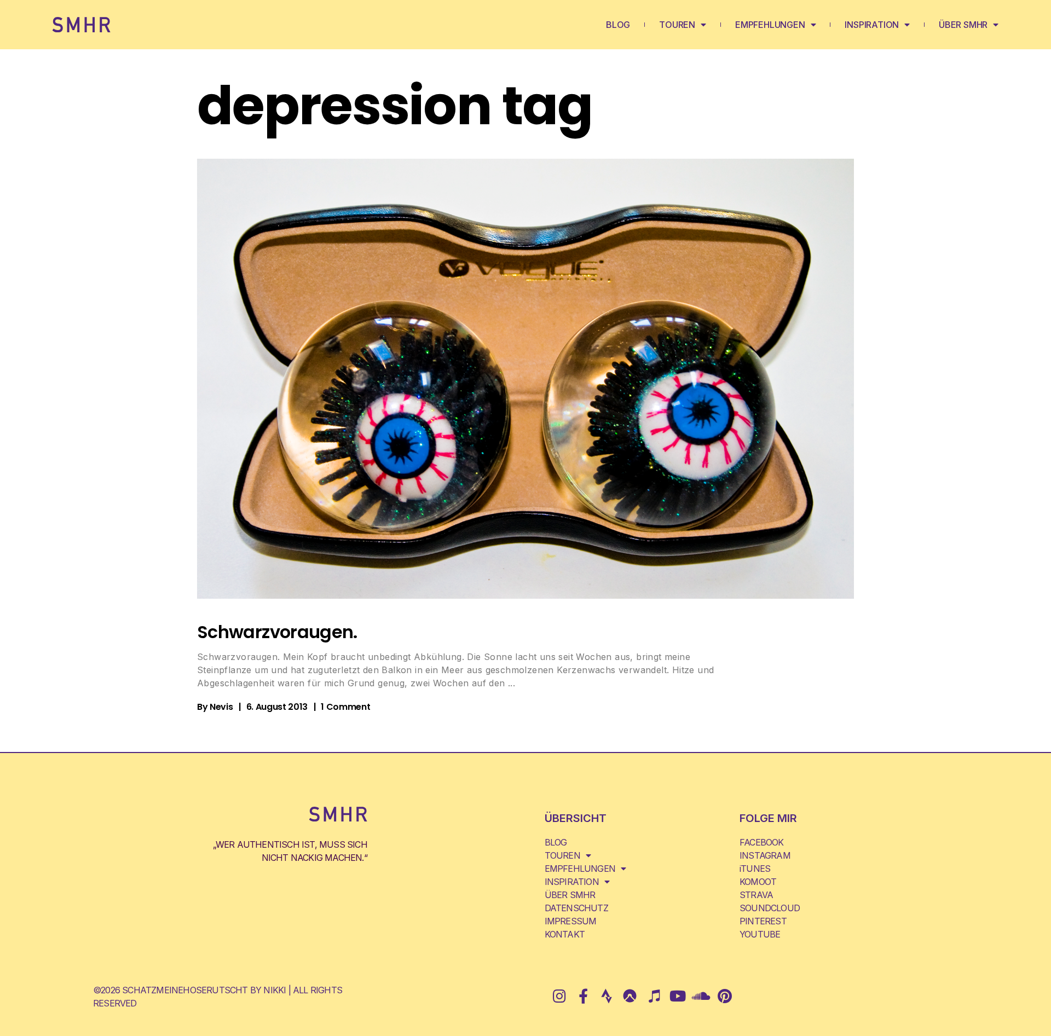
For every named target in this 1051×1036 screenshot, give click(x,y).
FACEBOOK (762, 842)
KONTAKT (565, 934)
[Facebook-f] (582, 996)
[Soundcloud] (701, 996)
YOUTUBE (760, 934)
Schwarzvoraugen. (277, 632)
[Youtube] (677, 996)
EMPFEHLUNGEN (770, 24)
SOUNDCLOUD (770, 907)
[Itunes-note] (654, 996)
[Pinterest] (724, 996)
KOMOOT (758, 881)
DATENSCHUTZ (576, 907)
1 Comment (345, 707)
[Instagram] (559, 996)
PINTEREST (763, 921)
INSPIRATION (872, 24)
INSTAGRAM (765, 855)
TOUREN (677, 24)
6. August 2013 (277, 707)
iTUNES (755, 868)
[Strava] (606, 996)
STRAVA (756, 894)
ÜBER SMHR (963, 24)
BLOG (618, 24)
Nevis (221, 707)
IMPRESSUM (571, 921)
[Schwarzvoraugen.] (525, 379)
